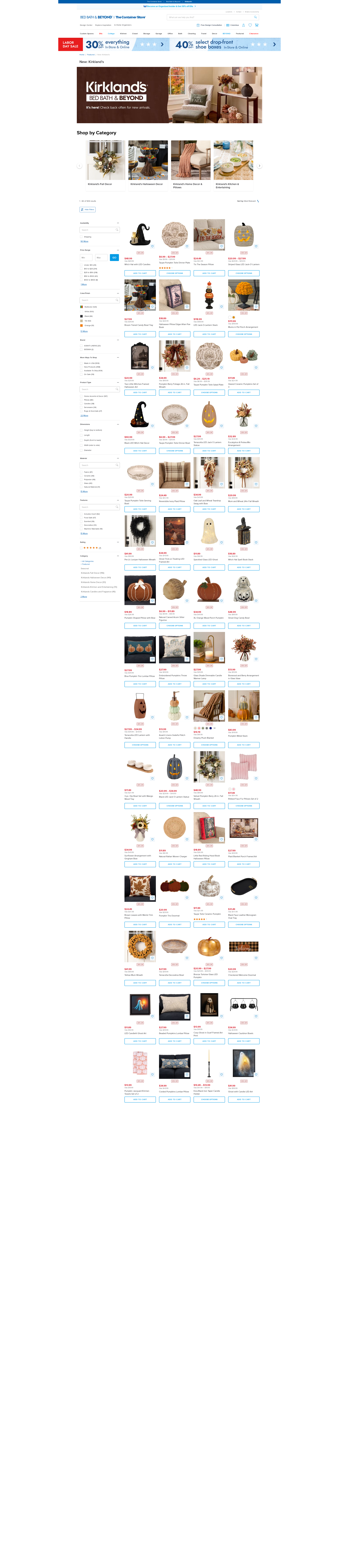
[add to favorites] (152, 246)
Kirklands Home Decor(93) (93, 582)
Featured (240, 34)
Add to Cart (140, 273)
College (111, 34)
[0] (257, 25)
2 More (84, 596)
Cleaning (192, 34)
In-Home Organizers (122, 25)
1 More (84, 284)
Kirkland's (188, 1)
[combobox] (209, 17)
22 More (84, 415)
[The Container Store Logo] (107, 17)
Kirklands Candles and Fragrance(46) (98, 591)
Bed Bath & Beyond (173, 1)
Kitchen (123, 34)
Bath (180, 34)
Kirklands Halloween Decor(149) (96, 577)
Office (170, 34)
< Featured (85, 564)
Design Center (86, 25)
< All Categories (87, 561)
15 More (84, 491)
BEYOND (226, 34)
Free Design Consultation (211, 25)
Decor (214, 34)
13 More (84, 331)
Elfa (100, 34)
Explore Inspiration (103, 25)
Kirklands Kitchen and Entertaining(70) (99, 587)
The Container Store (154, 1)
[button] (99, 223)
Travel (203, 34)
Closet (135, 34)
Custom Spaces (87, 34)
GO (114, 257)
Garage (159, 34)
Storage (146, 34)
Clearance (253, 34)
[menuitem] (87, 25)
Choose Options (175, 273)
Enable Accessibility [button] (252, 12)
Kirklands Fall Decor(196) (92, 573)
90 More (84, 241)
